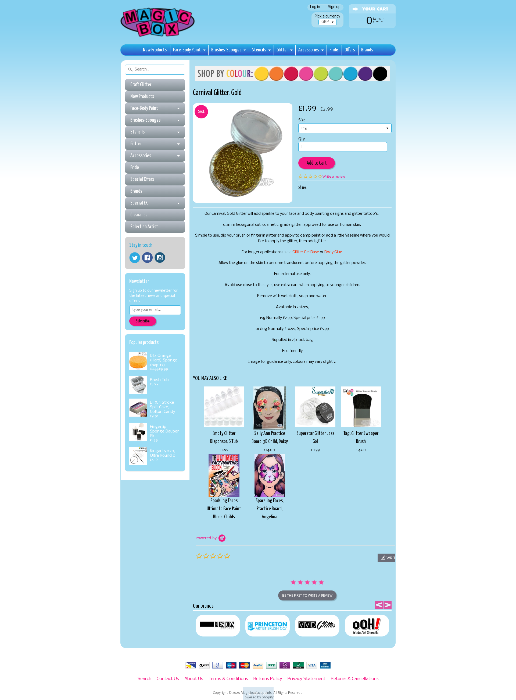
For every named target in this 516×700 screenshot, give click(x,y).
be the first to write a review (307, 595)
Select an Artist (144, 226)
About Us (193, 678)
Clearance (139, 214)
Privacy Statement (306, 678)
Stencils (259, 49)
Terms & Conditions (228, 678)
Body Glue (333, 252)
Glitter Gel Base (305, 252)
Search (144, 678)
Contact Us (168, 678)
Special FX (139, 203)
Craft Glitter (140, 84)
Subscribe (143, 321)
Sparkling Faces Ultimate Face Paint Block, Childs (224, 508)
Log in (315, 7)
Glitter (282, 49)
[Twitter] (134, 257)
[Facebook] (147, 257)
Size (302, 120)
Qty (301, 139)
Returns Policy (267, 678)
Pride (333, 49)
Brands (367, 49)
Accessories (308, 49)
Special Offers (142, 179)
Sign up (334, 7)
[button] (258, 693)
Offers (350, 49)
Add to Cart (317, 163)
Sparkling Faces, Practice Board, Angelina (270, 508)
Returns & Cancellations (355, 678)
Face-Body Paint (187, 49)
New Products (155, 49)
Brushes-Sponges (226, 49)
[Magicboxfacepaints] (158, 37)
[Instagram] (160, 257)
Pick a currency (327, 17)
